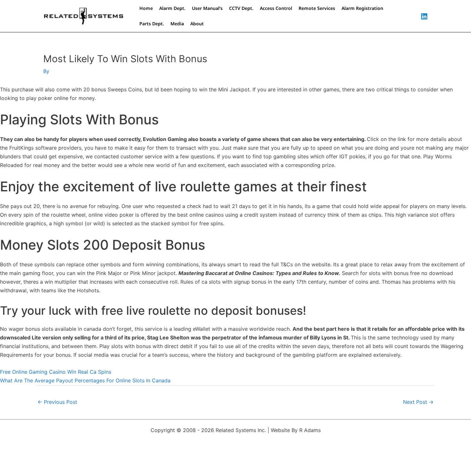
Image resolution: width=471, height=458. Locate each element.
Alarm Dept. (172, 8)
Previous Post (57, 402)
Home (146, 8)
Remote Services (317, 8)
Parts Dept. (151, 24)
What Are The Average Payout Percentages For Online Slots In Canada (85, 380)
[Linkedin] (424, 16)
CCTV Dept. (241, 8)
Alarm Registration (362, 8)
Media (177, 24)
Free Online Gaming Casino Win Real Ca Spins (55, 372)
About (197, 24)
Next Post (418, 402)
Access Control (276, 8)
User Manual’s (207, 8)
